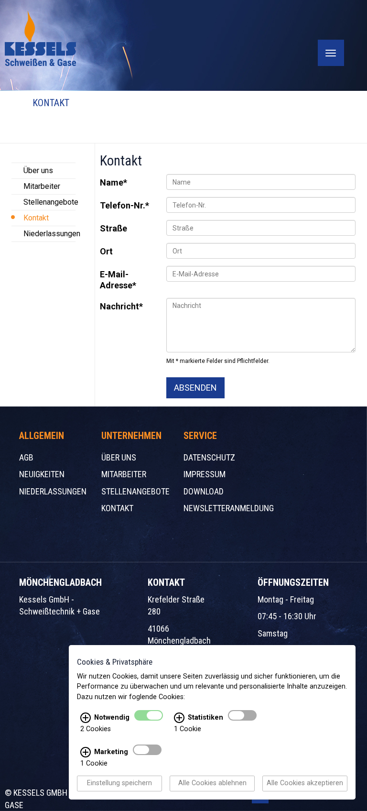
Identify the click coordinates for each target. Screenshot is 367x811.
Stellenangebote (49, 202)
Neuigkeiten (42, 474)
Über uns (38, 170)
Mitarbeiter (41, 186)
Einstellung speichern (119, 783)
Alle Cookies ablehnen (212, 783)
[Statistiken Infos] (179, 718)
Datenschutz (209, 457)
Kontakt (36, 217)
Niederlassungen (49, 233)
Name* (113, 182)
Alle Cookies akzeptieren (305, 783)
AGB (26, 457)
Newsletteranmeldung (229, 508)
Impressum (205, 474)
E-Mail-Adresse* (118, 279)
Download (204, 491)
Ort (106, 251)
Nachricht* (121, 306)
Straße (113, 228)
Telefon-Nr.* (124, 205)
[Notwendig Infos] (85, 718)
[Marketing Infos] (85, 752)
